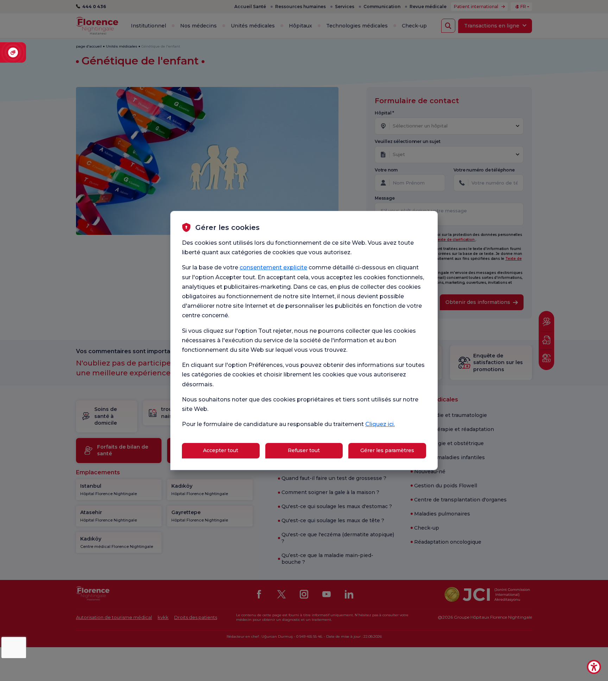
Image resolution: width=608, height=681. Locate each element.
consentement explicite (273, 267)
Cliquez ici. (380, 424)
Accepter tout (220, 450)
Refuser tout (304, 450)
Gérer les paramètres (387, 450)
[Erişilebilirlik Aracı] (594, 667)
